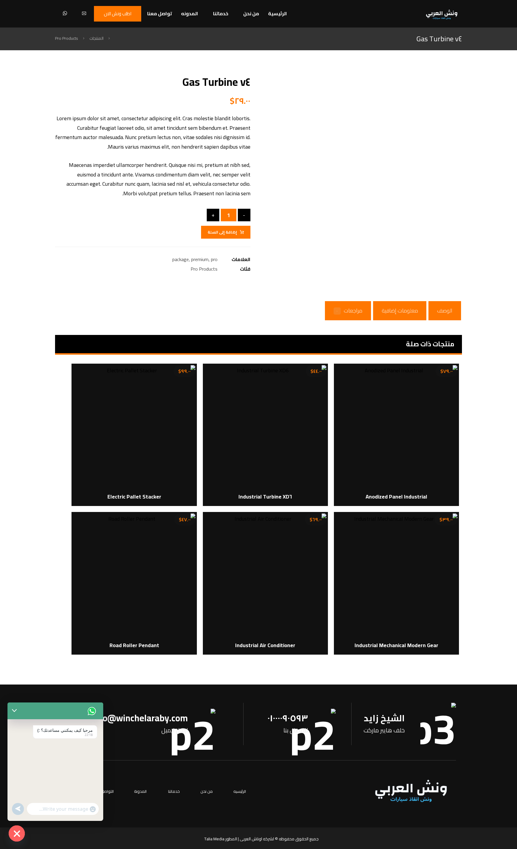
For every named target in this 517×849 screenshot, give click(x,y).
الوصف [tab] (444, 310)
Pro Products (204, 268)
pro (214, 259)
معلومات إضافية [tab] (400, 310)
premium (200, 259)
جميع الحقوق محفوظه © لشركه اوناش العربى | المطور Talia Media (261, 839)
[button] (84, 13)
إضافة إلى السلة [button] (397, 470)
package (180, 259)
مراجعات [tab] (349, 310)
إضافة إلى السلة (222, 232)
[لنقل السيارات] (441, 14)
